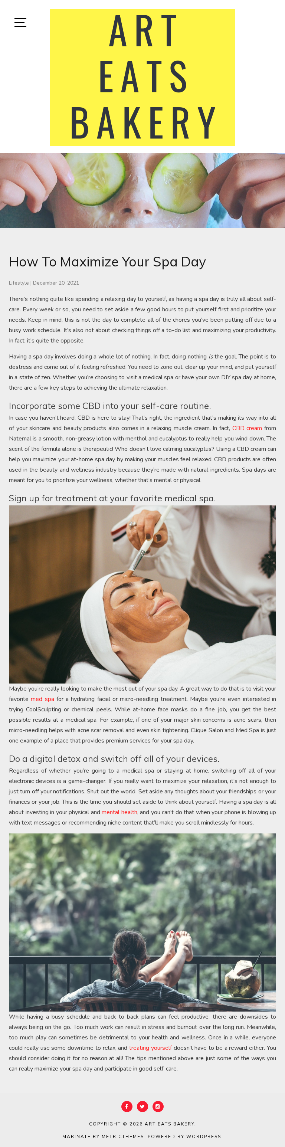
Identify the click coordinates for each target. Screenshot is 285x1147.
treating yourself (150, 1048)
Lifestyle (19, 282)
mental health (119, 812)
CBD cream (247, 428)
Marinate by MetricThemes (103, 1137)
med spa (42, 699)
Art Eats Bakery (169, 1124)
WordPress (203, 1137)
